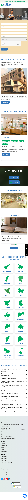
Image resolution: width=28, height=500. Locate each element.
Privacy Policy (5, 469)
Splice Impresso (6, 141)
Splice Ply (4, 458)
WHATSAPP (15, 182)
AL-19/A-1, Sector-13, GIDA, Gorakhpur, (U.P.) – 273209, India (13, 424)
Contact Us (4, 451)
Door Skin (21, 141)
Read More (5, 102)
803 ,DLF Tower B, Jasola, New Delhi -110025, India (14, 429)
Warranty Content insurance (9, 472)
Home (3, 443)
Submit (4, 49)
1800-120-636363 (6, 432)
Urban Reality (14, 141)
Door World (5, 143)
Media (3, 449)
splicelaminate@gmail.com (18, 1)
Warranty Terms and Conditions (9, 474)
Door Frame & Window (7, 462)
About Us (4, 445)
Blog (3, 447)
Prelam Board (5, 465)
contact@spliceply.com (7, 436)
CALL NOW (15, 177)
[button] (26, 15)
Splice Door (5, 460)
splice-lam (4, 456)
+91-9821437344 (7, 1)
